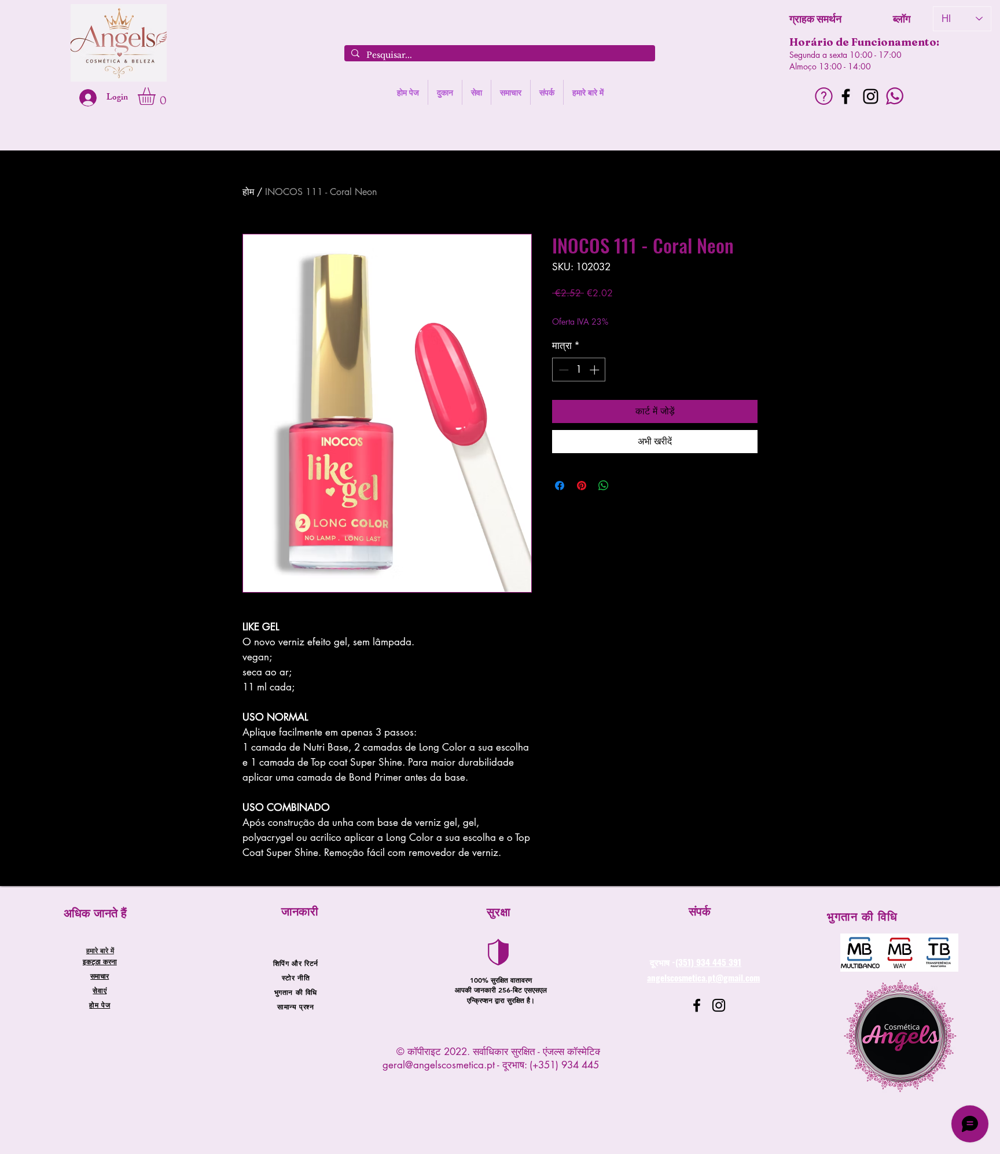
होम (248, 192)
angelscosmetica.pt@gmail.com (703, 977)
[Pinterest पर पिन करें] (582, 486)
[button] (157, 96)
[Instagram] (871, 96)
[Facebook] (846, 96)
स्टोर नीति (296, 977)
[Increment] (595, 369)
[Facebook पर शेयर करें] (560, 486)
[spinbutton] (579, 369)
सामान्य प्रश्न (295, 1006)
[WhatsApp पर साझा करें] (604, 486)
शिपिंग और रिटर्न (295, 963)
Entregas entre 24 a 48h (646, 310)
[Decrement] (562, 369)
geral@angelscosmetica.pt (439, 1065)
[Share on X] (626, 486)
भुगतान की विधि (295, 992)
